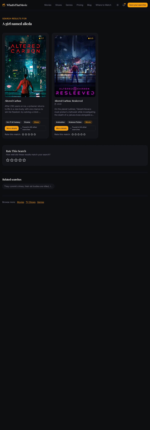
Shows (58, 5)
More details (12, 128)
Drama (27, 122)
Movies (47, 5)
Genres (69, 5)
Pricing (80, 5)
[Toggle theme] (117, 5)
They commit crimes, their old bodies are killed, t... (28, 186)
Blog (89, 5)
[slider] (29, 134)
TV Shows (30, 202)
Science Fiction (75, 122)
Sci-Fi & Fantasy (13, 122)
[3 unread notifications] (123, 5)
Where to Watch (103, 5)
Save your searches (137, 5)
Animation (60, 122)
